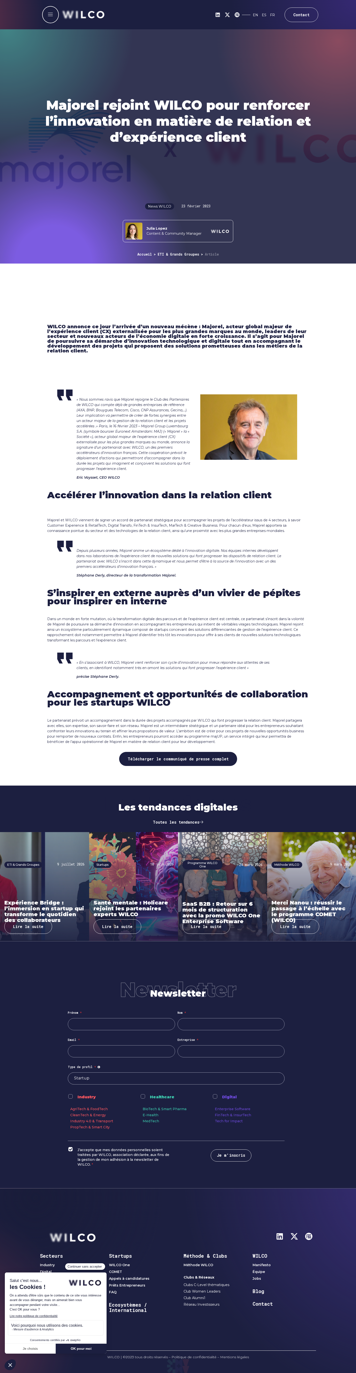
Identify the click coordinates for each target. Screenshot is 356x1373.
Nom (182, 1012)
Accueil (144, 254)
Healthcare (162, 1097)
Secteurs (51, 1256)
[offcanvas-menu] (50, 14)
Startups (120, 1256)
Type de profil (84, 1067)
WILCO (260, 1256)
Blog (258, 1291)
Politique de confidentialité (194, 1357)
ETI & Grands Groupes (178, 254)
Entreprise (188, 1040)
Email (74, 1040)
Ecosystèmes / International (128, 1307)
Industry (86, 1097)
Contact (263, 1304)
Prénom (75, 1012)
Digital (229, 1097)
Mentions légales (234, 1357)
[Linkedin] (218, 15)
